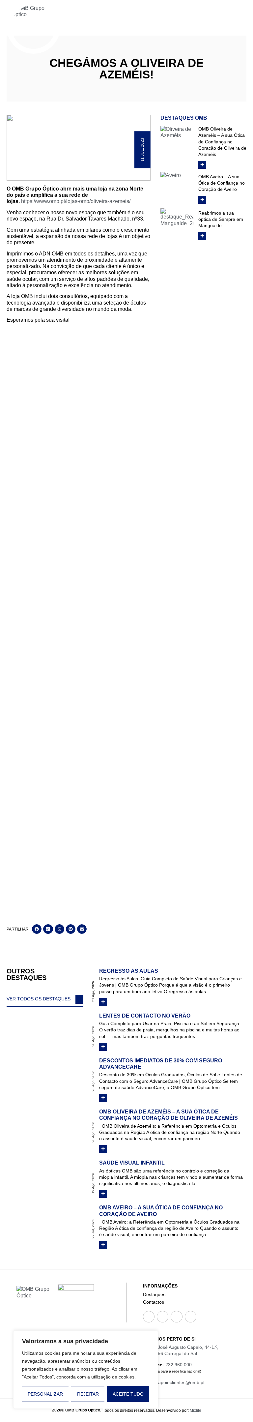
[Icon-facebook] (149, 1316)
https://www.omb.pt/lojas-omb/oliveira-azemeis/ (75, 201)
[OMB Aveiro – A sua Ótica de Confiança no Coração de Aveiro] (176, 188)
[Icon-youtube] (176, 1316)
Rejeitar (88, 1394)
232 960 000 (178, 1364)
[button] (37, 929)
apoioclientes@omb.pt (181, 1382)
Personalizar (45, 1394)
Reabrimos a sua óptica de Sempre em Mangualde (220, 219)
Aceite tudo (128, 1394)
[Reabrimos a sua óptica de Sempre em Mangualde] (176, 224)
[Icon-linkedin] (190, 1316)
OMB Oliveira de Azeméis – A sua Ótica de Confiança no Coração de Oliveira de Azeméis (222, 141)
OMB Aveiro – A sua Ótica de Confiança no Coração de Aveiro (221, 183)
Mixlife (195, 1410)
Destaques (154, 1294)
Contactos (153, 1302)
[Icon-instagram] (162, 1316)
